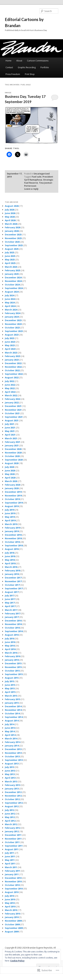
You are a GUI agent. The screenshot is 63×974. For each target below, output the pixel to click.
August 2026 (11, 205)
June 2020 (10, 470)
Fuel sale (36, 176)
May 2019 (10, 516)
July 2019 (9, 509)
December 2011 (13, 834)
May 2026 (10, 216)
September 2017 (14, 588)
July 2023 (9, 338)
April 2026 (10, 220)
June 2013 (10, 770)
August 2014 (11, 720)
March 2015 (11, 695)
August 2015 (11, 677)
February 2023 (12, 356)
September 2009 (14, 928)
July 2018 (9, 552)
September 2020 (14, 459)
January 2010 (12, 917)
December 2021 (13, 406)
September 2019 (14, 502)
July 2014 (9, 724)
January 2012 (12, 831)
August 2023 (11, 334)
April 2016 (10, 649)
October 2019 (12, 499)
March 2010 (11, 910)
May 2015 (10, 688)
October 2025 (12, 241)
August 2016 (11, 634)
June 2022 (10, 384)
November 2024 (13, 281)
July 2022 (9, 381)
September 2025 (14, 245)
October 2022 (12, 370)
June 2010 (10, 899)
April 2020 (10, 477)
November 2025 (13, 238)
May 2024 (10, 302)
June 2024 (10, 298)
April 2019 (10, 520)
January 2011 (12, 874)
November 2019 (13, 495)
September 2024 (14, 288)
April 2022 (10, 391)
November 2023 (13, 324)
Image (8, 93)
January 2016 (12, 659)
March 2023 (11, 352)
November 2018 (13, 538)
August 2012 (11, 806)
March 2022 (11, 395)
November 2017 (13, 581)
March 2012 (11, 824)
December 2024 (13, 277)
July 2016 (9, 638)
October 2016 (12, 627)
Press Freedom (13, 74)
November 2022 (13, 366)
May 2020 (10, 474)
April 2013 (10, 777)
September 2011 (14, 845)
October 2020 (12, 456)
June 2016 (10, 642)
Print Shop (30, 74)
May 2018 (10, 559)
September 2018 (14, 545)
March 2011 (11, 867)
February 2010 (12, 913)
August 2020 (11, 463)
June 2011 (10, 856)
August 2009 (11, 931)
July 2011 (9, 852)
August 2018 (11, 549)
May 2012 (10, 817)
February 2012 (12, 827)
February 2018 (12, 570)
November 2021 (13, 409)
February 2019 (12, 527)
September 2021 (14, 416)
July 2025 (9, 252)
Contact (9, 67)
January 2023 (12, 359)
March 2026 (11, 223)
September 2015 (14, 674)
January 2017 (12, 617)
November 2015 (13, 667)
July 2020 (9, 466)
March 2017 (11, 609)
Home (8, 60)
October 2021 (12, 413)
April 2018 (10, 563)
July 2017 (9, 595)
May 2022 (10, 388)
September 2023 (14, 331)
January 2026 (12, 230)
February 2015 (12, 699)
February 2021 (12, 441)
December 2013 (13, 749)
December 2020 (13, 449)
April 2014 (10, 734)
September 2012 (14, 802)
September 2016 (14, 631)
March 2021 (11, 438)
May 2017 (10, 602)
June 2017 (10, 599)
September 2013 (14, 760)
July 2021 (9, 424)
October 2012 (12, 799)
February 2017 (12, 613)
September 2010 (14, 888)
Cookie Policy (17, 960)
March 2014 (11, 738)
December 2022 (13, 363)
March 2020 (11, 481)
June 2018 (10, 556)
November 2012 (13, 795)
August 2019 (11, 506)
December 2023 (13, 320)
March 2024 (11, 309)
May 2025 (10, 259)
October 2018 (12, 541)
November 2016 (13, 624)
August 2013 (11, 763)
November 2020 (13, 452)
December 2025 (13, 234)
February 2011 (12, 870)
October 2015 (12, 670)
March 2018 (11, 566)
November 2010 (13, 881)
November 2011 (13, 838)
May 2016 (10, 645)
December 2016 (13, 620)
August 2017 (11, 592)
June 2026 (10, 213)
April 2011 (10, 863)
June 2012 (10, 813)
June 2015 (10, 684)
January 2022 (12, 402)
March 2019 (11, 524)
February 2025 (12, 270)
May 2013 (10, 774)
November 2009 (13, 920)
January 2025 (12, 273)
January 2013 (12, 788)
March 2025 (11, 266)
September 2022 (14, 373)
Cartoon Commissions (37, 60)
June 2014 (10, 727)
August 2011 (11, 849)
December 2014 (13, 706)
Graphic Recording (27, 67)
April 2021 (10, 434)
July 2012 (9, 810)
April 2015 (10, 691)
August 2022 (11, 377)
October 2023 (12, 327)
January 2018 (12, 574)
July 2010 (9, 895)
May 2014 (10, 731)
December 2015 (13, 663)
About (19, 60)
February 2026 (12, 227)
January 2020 (12, 488)
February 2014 (12, 742)
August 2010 (11, 892)
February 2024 (12, 313)
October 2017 (12, 584)
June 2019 (10, 513)
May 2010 (10, 902)
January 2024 (12, 316)
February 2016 (12, 656)
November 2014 (13, 709)
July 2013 (9, 767)
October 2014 (12, 713)
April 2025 (10, 263)
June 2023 (10, 341)
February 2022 (12, 398)
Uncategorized (42, 173)
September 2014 (14, 717)
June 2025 (10, 256)
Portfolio (44, 67)
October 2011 (12, 842)
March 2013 (11, 781)
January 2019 (12, 531)
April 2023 (10, 348)
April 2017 (10, 606)
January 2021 (12, 445)
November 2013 (13, 752)
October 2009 (12, 924)
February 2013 (12, 785)
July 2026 (9, 209)
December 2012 (13, 792)
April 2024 (10, 306)
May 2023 (10, 345)
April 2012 (10, 820)
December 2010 (13, 877)
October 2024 (12, 284)
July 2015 (9, 681)
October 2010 (12, 885)
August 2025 (11, 248)
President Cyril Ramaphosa (38, 178)
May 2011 (10, 859)
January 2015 (12, 702)
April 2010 (10, 906)
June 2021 (10, 427)
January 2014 (12, 745)
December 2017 (13, 577)
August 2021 (11, 420)
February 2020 (12, 484)
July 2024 (9, 295)
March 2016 (11, 652)
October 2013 (12, 756)
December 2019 (13, 491)
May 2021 (10, 431)
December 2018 (13, 534)
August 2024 (11, 291)
